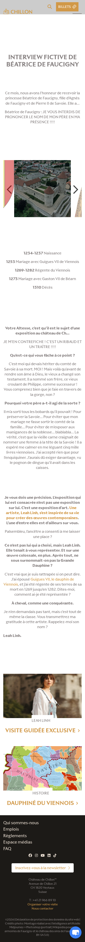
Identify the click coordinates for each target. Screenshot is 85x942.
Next (76, 189)
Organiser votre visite (42, 904)
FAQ (7, 848)
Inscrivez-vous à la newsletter (40, 868)
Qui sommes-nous (21, 822)
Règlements (15, 835)
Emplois (11, 829)
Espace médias (17, 842)
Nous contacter (42, 908)
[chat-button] (76, 932)
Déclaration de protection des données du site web (47, 919)
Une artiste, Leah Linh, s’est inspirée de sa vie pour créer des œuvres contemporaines (42, 513)
